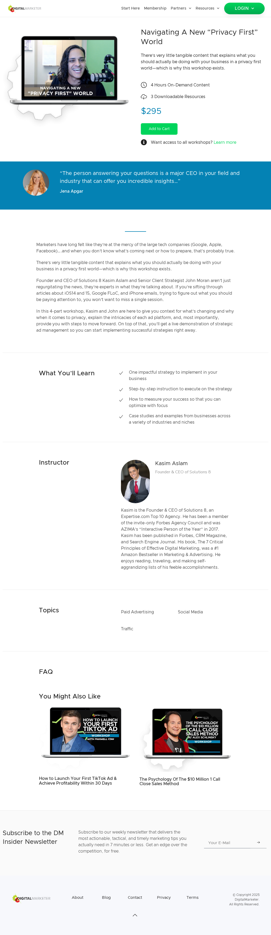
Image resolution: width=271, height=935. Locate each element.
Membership (155, 8)
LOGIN (242, 8)
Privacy (164, 898)
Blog (106, 898)
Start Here (130, 8)
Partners (178, 8)
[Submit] (258, 843)
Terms (192, 898)
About (77, 898)
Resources (205, 8)
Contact (135, 898)
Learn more (225, 142)
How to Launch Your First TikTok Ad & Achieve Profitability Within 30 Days (78, 780)
